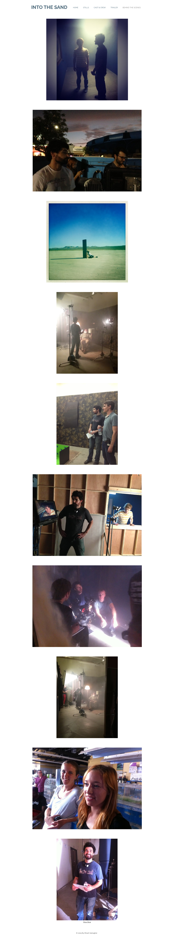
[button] (87, 59)
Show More (87, 922)
